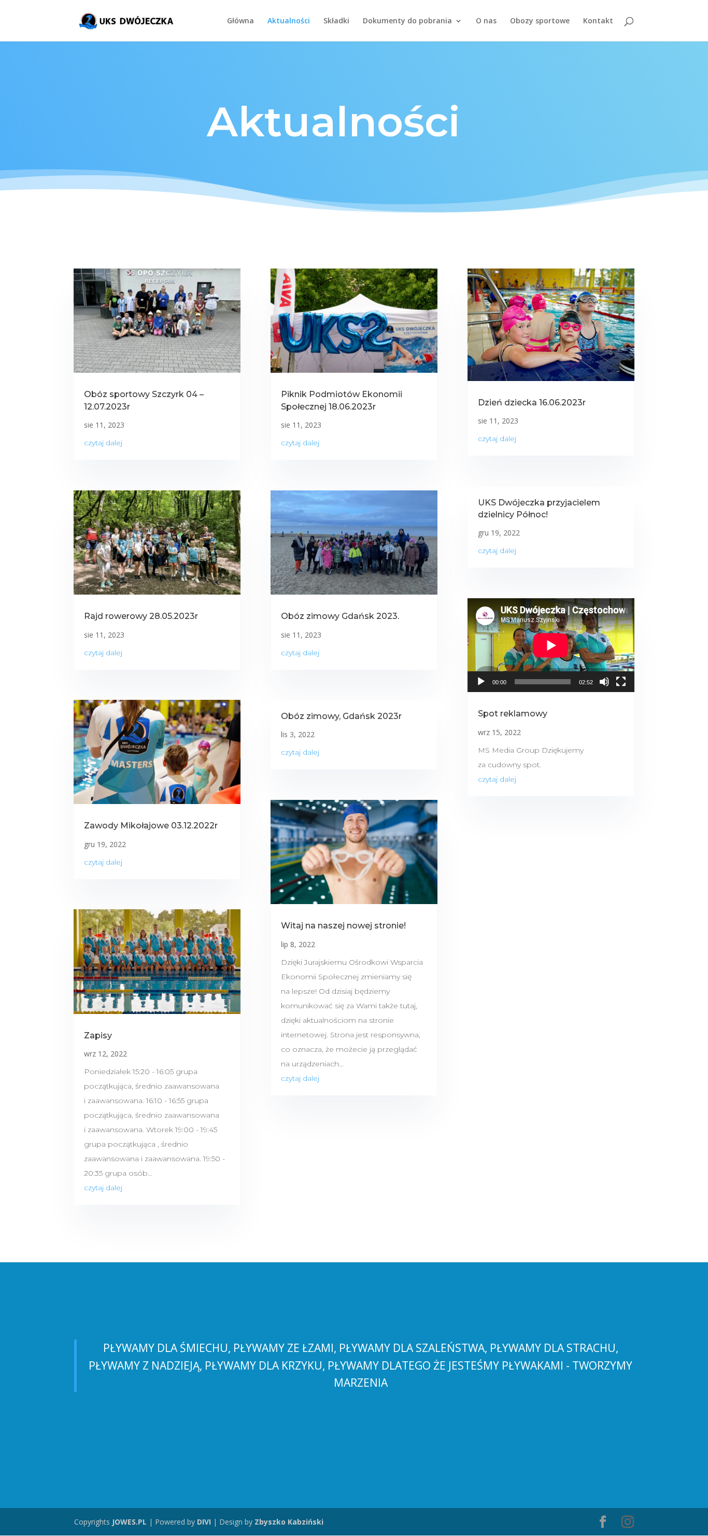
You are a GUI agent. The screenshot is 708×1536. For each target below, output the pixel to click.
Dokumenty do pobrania (407, 21)
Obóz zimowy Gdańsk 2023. (340, 616)
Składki (336, 21)
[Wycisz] (604, 682)
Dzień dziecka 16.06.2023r (532, 402)
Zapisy (98, 1035)
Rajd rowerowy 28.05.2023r (141, 616)
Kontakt (598, 21)
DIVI (204, 1522)
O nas (486, 21)
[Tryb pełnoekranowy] (621, 682)
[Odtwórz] (481, 682)
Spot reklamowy (512, 713)
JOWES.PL (129, 1522)
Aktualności (288, 21)
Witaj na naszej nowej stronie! (343, 926)
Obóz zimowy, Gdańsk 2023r (341, 716)
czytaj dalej (103, 442)
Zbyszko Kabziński (288, 1522)
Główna (240, 21)
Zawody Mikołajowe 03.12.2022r (151, 825)
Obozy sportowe (540, 21)
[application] (551, 645)
